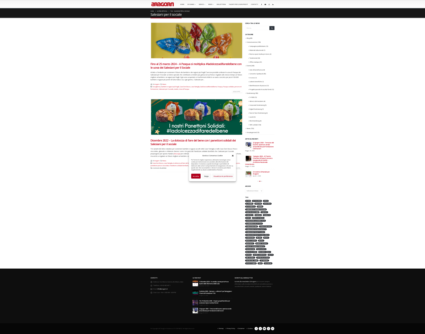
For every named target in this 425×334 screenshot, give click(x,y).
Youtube (264, 305)
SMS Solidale (250, 234)
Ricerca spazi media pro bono (259, 54)
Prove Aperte (261, 225)
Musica (266, 214)
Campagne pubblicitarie (257, 46)
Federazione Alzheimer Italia (255, 197)
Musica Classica (251, 217)
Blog (248, 38)
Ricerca (248, 231)
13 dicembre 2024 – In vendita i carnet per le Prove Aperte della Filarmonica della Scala (214, 259)
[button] (233, 155)
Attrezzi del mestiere (256, 101)
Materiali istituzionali (256, 50)
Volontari (268, 239)
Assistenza (267, 180)
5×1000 (251, 97)
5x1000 (248, 177)
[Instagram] (269, 4)
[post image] (197, 40)
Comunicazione (252, 42)
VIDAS (260, 239)
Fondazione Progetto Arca (255, 208)
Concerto (249, 191)
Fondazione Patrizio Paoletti (256, 205)
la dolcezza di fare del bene (182, 163)
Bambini (260, 183)
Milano (259, 214)
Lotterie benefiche (255, 82)
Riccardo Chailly (264, 228)
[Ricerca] (271, 28)
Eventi (249, 66)
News (210, 4)
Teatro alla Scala (263, 234)
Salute (270, 231)
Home (182, 4)
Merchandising (254, 121)
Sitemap (221, 305)
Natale (261, 217)
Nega (206, 176)
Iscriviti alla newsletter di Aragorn (245, 258)
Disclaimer (241, 305)
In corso (252, 78)
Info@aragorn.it (162, 265)
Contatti (254, 4)
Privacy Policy (231, 305)
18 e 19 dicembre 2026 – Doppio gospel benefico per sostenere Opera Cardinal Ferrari (214, 278)
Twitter (260, 305)
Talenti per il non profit (238, 4)
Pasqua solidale (228, 87)
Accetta (196, 176)
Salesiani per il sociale (166, 89)
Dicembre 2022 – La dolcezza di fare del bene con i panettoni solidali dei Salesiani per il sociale (193, 142)
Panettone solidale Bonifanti (179, 166)
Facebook (256, 305)
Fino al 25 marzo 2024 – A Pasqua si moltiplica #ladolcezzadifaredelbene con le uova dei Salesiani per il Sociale (196, 65)
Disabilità (267, 191)
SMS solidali (253, 125)
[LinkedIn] (272, 4)
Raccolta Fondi (251, 228)
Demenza (258, 191)
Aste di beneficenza (256, 70)
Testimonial (253, 58)
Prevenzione (250, 225)
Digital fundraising (255, 109)
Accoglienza (156, 87)
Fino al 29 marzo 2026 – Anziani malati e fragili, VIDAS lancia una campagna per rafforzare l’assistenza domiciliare (259, 147)
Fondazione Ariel (265, 203)
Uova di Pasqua (184, 89)
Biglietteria (221, 4)
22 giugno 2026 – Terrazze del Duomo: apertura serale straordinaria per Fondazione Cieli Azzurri (215, 286)
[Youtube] (265, 4)
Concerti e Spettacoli (256, 74)
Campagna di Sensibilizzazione (256, 186)
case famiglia (195, 87)
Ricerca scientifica (260, 231)
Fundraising (251, 93)
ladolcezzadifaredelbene (208, 87)
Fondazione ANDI (251, 203)
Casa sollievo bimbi (252, 188)
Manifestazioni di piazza (257, 86)
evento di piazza (258, 194)
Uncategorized (252, 132)
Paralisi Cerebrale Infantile (255, 222)
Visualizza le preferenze (223, 176)
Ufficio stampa (254, 62)
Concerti (264, 188)
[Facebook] (261, 4)
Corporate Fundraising (257, 105)
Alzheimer (249, 180)
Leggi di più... (237, 91)
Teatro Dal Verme (252, 237)
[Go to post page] (248, 145)
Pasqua (220, 87)
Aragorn (157, 84)
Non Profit (249, 220)
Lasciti (251, 117)
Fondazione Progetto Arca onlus (257, 211)
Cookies (250, 305)
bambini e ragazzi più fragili (170, 87)
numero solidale (261, 220)
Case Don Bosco (185, 87)
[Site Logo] (163, 4)
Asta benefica (250, 183)
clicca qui (177, 154)
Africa (266, 177)
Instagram (268, 305)
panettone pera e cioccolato (160, 166)
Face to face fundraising (257, 113)
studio (176, 89)
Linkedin (272, 305)
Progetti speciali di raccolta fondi (260, 89)
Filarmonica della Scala (254, 200)
